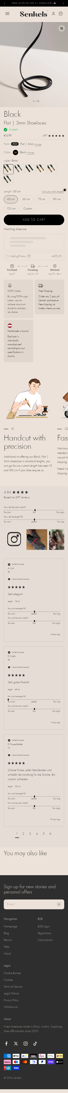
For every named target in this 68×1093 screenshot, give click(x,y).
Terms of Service (13, 986)
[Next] (63, 3)
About (7, 953)
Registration (44, 933)
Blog (6, 933)
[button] (14, 539)
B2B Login (43, 926)
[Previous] (4, 3)
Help (6, 946)
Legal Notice (11, 993)
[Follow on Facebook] (6, 1043)
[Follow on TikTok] (35, 1043)
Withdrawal (11, 1007)
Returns (8, 940)
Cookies (8, 980)
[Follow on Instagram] (25, 1043)
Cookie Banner (12, 973)
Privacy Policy (11, 1000)
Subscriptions (45, 940)
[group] (34, 492)
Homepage (10, 926)
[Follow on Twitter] (16, 1043)
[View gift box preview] (28, 256)
